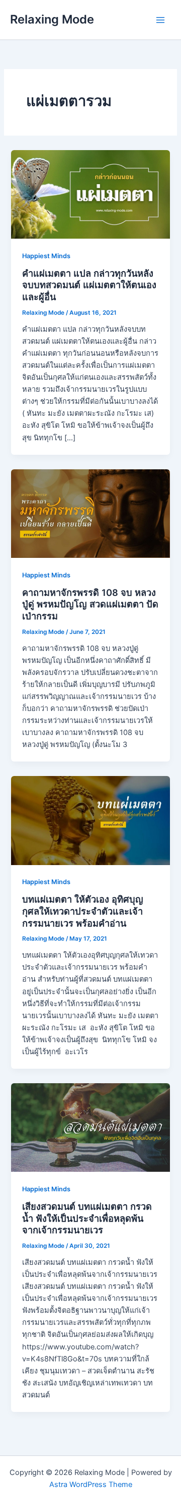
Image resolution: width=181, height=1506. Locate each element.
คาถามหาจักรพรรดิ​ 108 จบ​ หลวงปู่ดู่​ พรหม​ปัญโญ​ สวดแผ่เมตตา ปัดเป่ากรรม (90, 604)
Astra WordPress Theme (90, 1484)
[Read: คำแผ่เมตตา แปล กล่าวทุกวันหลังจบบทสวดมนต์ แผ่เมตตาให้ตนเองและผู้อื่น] (90, 194)
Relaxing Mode (52, 19)
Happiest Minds (46, 256)
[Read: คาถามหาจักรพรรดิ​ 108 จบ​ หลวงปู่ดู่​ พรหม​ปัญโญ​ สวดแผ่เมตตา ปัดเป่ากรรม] (90, 512)
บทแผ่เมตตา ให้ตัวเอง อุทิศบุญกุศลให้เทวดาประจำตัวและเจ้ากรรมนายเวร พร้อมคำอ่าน (82, 911)
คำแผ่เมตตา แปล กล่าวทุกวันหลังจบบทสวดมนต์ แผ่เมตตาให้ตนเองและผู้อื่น (89, 285)
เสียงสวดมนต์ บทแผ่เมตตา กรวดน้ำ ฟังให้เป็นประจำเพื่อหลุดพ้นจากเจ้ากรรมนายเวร (87, 1218)
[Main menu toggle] (160, 20)
